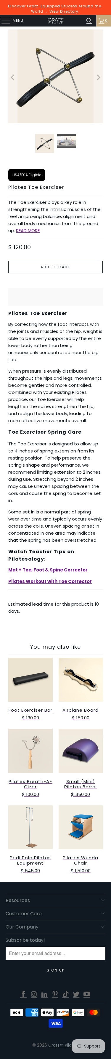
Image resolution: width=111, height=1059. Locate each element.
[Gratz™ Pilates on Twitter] (76, 994)
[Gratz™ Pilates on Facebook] (23, 994)
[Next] (98, 77)
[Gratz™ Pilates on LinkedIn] (44, 994)
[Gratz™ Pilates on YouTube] (87, 994)
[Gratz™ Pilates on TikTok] (65, 994)
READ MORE (28, 230)
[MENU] (3, 21)
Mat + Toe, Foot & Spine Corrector (48, 570)
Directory (69, 11)
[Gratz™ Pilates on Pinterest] (55, 994)
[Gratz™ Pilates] (55, 21)
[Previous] (12, 77)
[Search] (89, 21)
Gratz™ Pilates (63, 1045)
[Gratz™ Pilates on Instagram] (34, 994)
